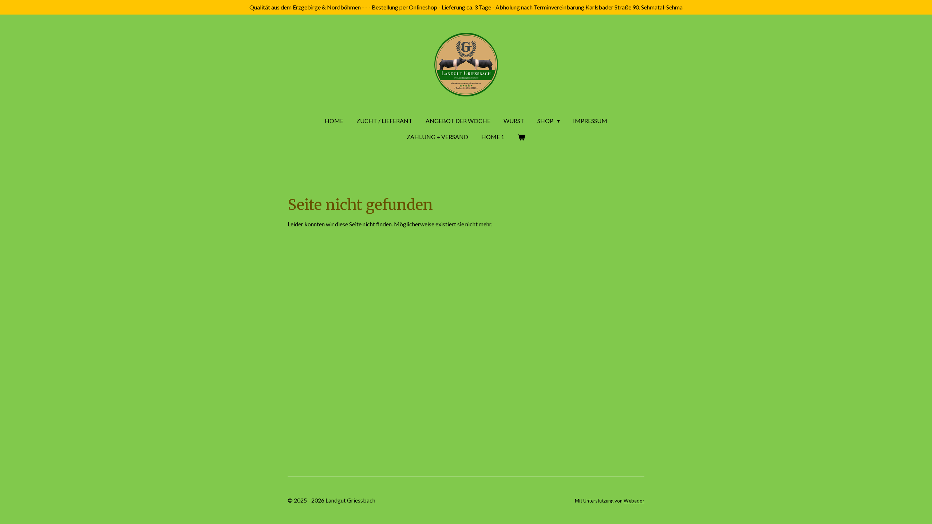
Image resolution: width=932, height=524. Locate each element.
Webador (634, 501)
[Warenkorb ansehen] (521, 137)
